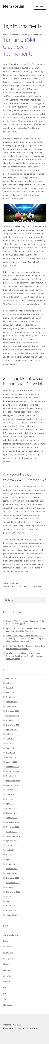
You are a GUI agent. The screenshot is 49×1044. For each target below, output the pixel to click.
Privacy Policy (9, 1028)
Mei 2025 (9, 743)
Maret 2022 (10, 906)
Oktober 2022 (11, 887)
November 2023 (12, 827)
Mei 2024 (9, 799)
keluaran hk (8, 952)
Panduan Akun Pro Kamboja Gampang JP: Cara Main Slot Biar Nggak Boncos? (26, 622)
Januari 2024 (11, 817)
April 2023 (10, 859)
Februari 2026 (11, 701)
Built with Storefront (28, 1028)
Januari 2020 (11, 915)
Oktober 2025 (11, 720)
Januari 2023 (11, 873)
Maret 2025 (10, 752)
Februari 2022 (11, 910)
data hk (6, 981)
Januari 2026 (11, 706)
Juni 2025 (10, 738)
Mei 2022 (9, 896)
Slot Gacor (16, 583)
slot (5, 987)
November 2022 (12, 882)
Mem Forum (13, 6)
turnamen (36, 586)
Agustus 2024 (11, 785)
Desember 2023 (12, 822)
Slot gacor (7, 1005)
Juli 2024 (9, 789)
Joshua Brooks (36, 34)
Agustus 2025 (11, 729)
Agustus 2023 (11, 841)
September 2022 (13, 892)
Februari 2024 (11, 813)
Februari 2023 (11, 868)
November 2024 (12, 771)
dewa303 (6, 970)
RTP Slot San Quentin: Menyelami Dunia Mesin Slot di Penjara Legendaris (25, 647)
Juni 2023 (10, 850)
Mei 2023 (9, 854)
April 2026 (10, 692)
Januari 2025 (11, 762)
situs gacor (8, 958)
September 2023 (13, 836)
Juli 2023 (9, 845)
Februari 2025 (11, 757)
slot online (7, 976)
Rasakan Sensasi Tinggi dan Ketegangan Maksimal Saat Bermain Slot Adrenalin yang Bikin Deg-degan (24, 656)
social (16, 586)
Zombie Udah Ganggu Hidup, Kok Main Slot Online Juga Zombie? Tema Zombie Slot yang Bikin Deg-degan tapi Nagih (25, 638)
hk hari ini (7, 964)
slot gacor (7, 947)
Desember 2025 (12, 711)
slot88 (5, 993)
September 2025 (13, 725)
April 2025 (10, 748)
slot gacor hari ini (10, 935)
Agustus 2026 (11, 678)
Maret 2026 (10, 697)
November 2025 (12, 715)
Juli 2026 (9, 683)
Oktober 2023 (11, 831)
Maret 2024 (10, 808)
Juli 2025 (9, 734)
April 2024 (10, 803)
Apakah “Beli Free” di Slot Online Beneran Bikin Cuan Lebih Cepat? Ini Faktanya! (26, 629)
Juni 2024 (10, 794)
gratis (10, 586)
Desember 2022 (12, 878)
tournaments (25, 586)
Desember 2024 (12, 766)
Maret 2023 (10, 864)
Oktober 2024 (11, 776)
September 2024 (13, 780)
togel (5, 941)
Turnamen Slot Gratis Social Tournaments (19, 46)
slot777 (6, 999)
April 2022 (10, 901)
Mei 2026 (9, 687)
